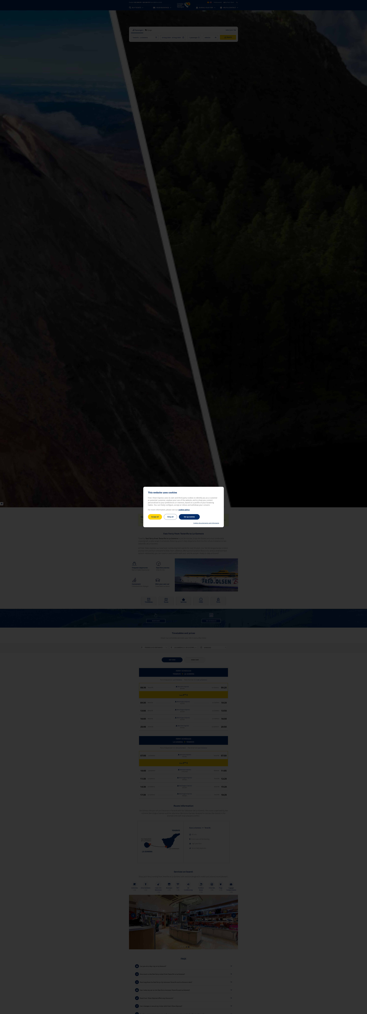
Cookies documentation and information (206, 523)
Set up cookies (189, 517)
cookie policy (184, 510)
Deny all (170, 517)
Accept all (155, 517)
